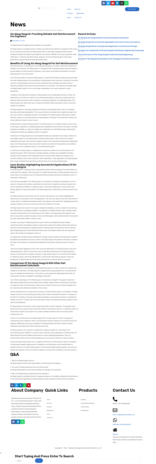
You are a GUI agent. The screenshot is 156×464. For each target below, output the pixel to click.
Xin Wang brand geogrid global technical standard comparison (103, 38)
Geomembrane (84, 410)
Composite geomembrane (87, 403)
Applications (80, 13)
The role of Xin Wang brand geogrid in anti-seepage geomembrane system (108, 59)
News (69, 17)
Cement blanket (85, 407)
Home (69, 9)
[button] (12, 385)
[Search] (39, 460)
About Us (77, 9)
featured (17, 30)
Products (70, 13)
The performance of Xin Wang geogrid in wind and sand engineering (105, 55)
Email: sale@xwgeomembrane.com (124, 415)
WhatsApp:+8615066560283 (122, 424)
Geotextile (83, 399)
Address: (115, 434)
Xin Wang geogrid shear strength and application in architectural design (107, 46)
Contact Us (77, 17)
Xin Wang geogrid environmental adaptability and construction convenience (109, 42)
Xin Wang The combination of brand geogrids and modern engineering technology (111, 50)
